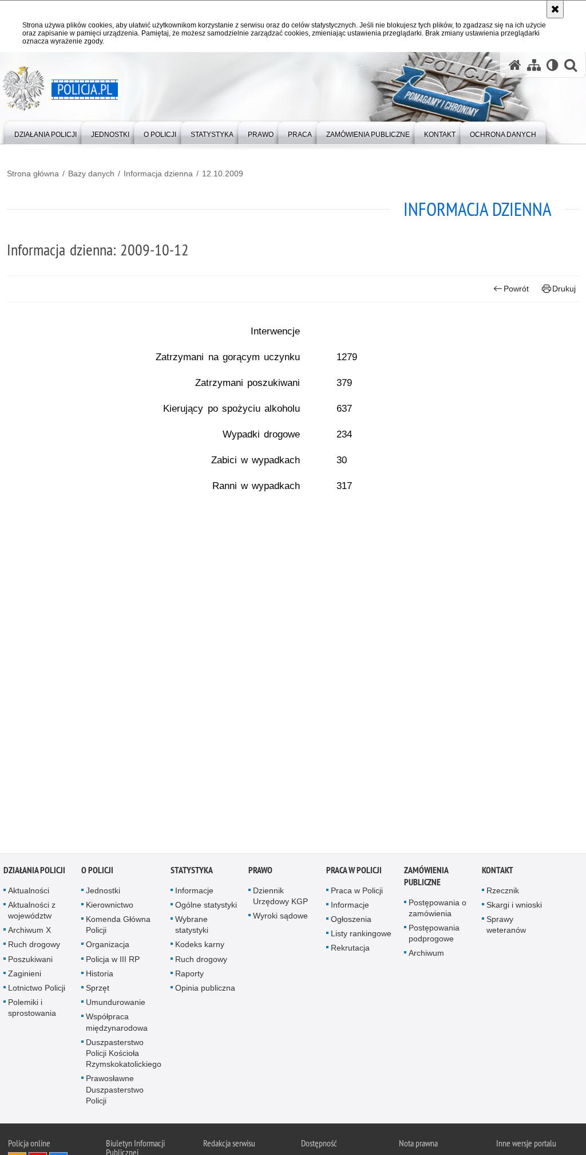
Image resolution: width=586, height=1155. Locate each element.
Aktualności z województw (32, 912)
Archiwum (426, 955)
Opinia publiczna (205, 990)
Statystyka (192, 872)
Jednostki (103, 892)
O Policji (97, 872)
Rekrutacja (350, 950)
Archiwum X (29, 932)
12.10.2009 (222, 173)
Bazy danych (91, 173)
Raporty (189, 975)
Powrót (516, 288)
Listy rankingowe (361, 935)
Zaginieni (24, 975)
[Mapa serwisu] (534, 65)
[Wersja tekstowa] (553, 65)
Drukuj (564, 288)
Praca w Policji (354, 872)
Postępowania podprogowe (434, 935)
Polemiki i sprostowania (32, 1010)
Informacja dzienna (158, 173)
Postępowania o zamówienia (437, 910)
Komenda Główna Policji (118, 927)
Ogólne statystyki (206, 906)
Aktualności (28, 892)
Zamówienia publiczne (426, 878)
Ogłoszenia (351, 921)
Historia (99, 975)
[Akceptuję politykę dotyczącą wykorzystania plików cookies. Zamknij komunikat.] (555, 9)
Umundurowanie (115, 1004)
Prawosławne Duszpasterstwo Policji (115, 1091)
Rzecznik (502, 892)
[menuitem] (45, 132)
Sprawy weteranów (506, 927)
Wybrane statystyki (191, 927)
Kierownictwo (109, 906)
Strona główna (33, 173)
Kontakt (497, 872)
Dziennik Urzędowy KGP (280, 898)
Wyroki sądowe (280, 918)
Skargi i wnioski (514, 906)
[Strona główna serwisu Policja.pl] (515, 65)
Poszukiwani (30, 960)
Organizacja (107, 946)
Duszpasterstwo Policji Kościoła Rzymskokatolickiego (123, 1054)
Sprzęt (97, 990)
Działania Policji (34, 872)
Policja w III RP (113, 960)
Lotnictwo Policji (36, 990)
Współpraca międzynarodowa (117, 1024)
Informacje (194, 892)
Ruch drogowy (34, 946)
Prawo (260, 872)
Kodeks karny (199, 946)
